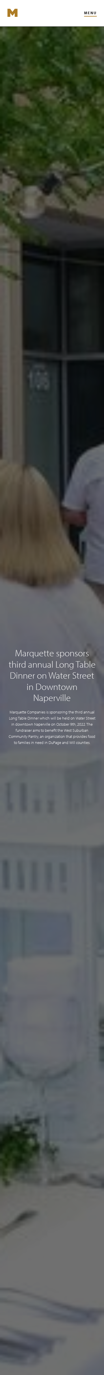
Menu (90, 12)
